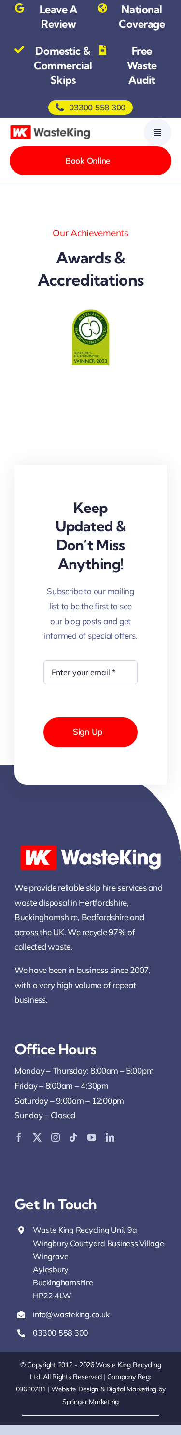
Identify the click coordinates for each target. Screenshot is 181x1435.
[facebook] (18, 1137)
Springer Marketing (90, 1401)
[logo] (50, 127)
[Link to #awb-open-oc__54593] (157, 132)
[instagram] (55, 1137)
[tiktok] (73, 1137)
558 (66, 1333)
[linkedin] (110, 1137)
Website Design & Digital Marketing (103, 1389)
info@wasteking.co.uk (71, 1314)
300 (81, 1333)
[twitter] (37, 1137)
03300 (45, 1333)
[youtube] (91, 1137)
